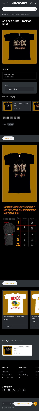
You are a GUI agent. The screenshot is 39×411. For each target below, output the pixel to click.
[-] (3, 404)
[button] (23, 404)
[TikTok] (19, 390)
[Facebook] (4, 390)
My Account (22, 367)
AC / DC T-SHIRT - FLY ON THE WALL (14, 317)
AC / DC (10, 124)
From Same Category (8, 97)
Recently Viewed (7, 341)
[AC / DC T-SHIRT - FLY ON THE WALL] (15, 303)
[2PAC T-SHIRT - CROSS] (7, 106)
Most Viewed (19, 341)
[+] (10, 404)
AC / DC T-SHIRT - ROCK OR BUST (21, 348)
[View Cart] (35, 3)
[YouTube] (24, 390)
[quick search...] (35, 9)
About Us (5, 367)
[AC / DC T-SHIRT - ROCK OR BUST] (7, 350)
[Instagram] (9, 390)
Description (8, 138)
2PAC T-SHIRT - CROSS (21, 104)
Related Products (10, 283)
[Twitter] (14, 390)
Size (6, 85)
